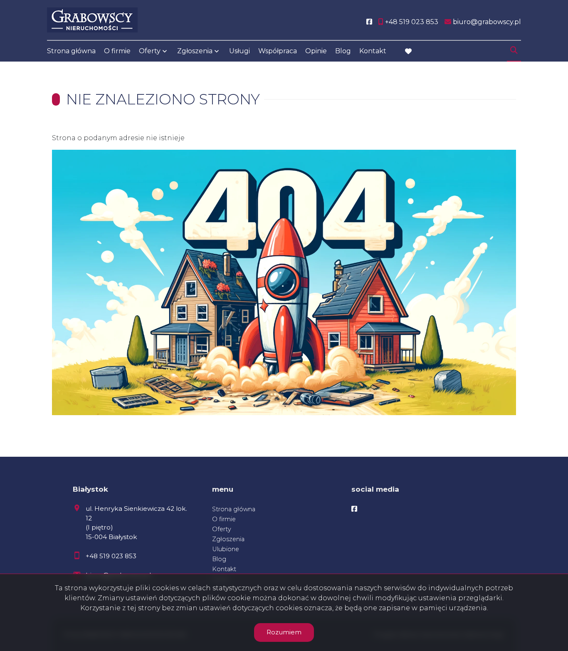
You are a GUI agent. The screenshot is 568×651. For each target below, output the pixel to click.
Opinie (316, 51)
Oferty (150, 51)
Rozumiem (284, 632)
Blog (343, 51)
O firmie (117, 51)
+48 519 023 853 (111, 556)
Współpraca (277, 51)
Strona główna (71, 51)
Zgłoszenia (228, 539)
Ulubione (225, 549)
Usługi (239, 51)
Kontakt (372, 51)
